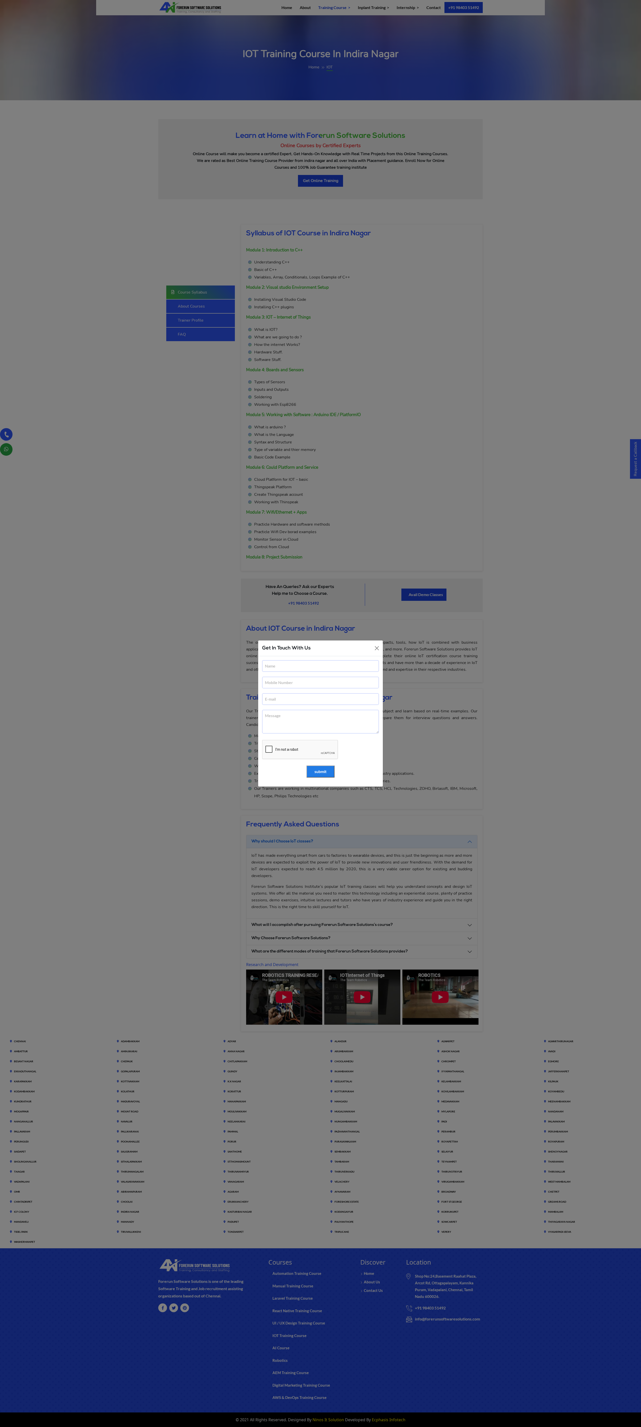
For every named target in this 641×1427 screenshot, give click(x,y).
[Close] (377, 648)
